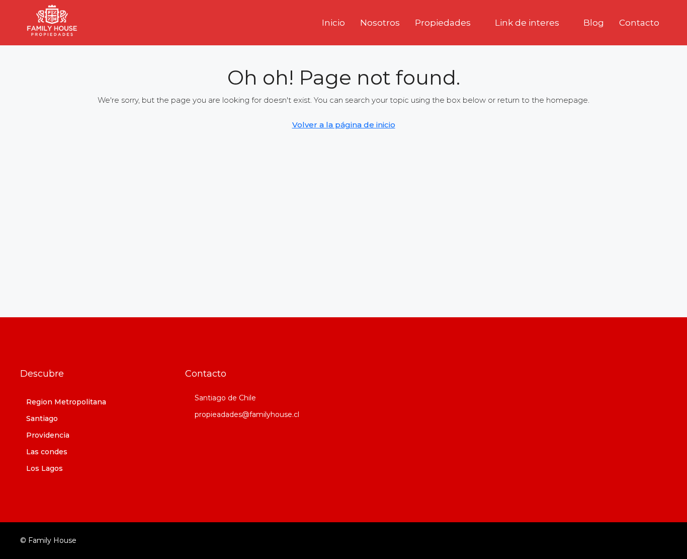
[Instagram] (640, 540)
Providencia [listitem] (47, 435)
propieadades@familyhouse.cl (247, 414)
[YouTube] (658, 540)
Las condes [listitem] (46, 451)
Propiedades (443, 23)
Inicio (333, 23)
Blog (593, 23)
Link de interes (527, 23)
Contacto (639, 23)
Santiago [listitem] (42, 418)
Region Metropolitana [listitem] (66, 401)
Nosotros (380, 23)
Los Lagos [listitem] (44, 468)
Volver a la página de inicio (343, 124)
